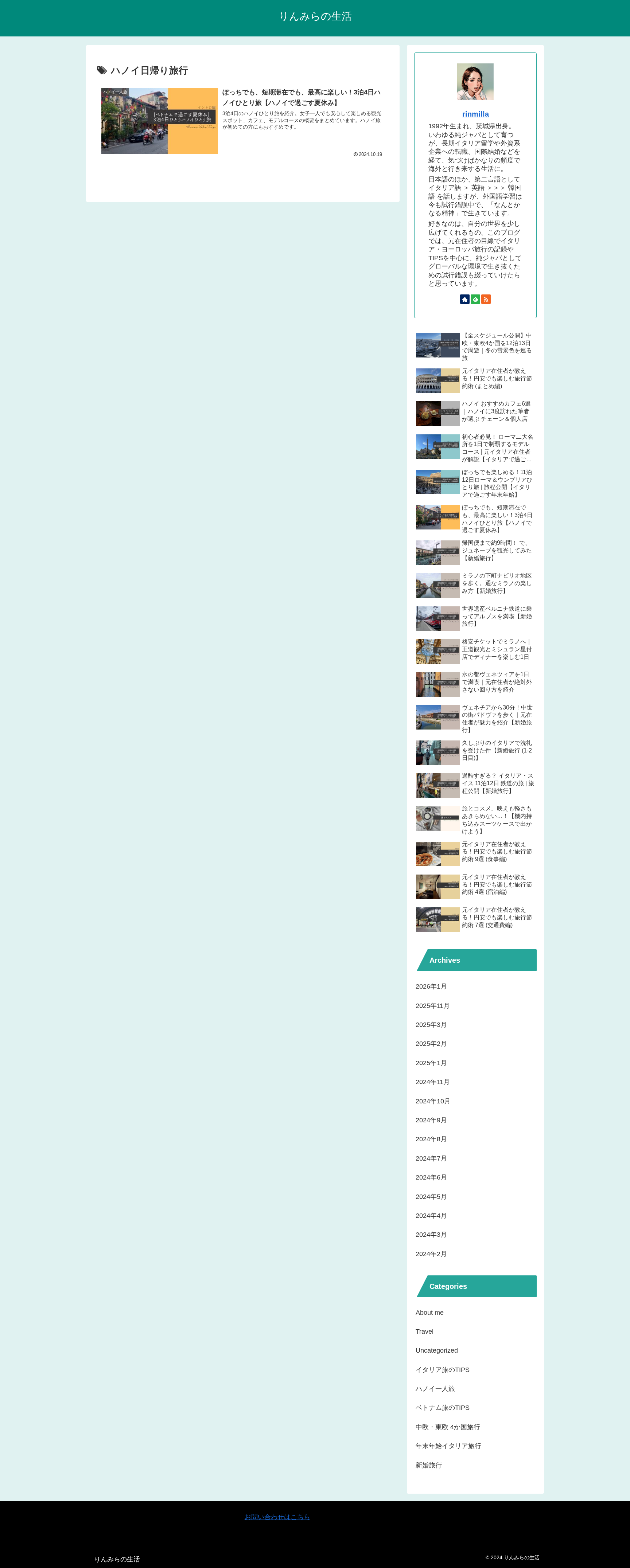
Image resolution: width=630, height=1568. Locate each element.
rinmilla (475, 114)
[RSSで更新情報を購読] (486, 299)
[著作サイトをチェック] (465, 299)
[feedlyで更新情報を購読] (475, 299)
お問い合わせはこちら (277, 1517)
